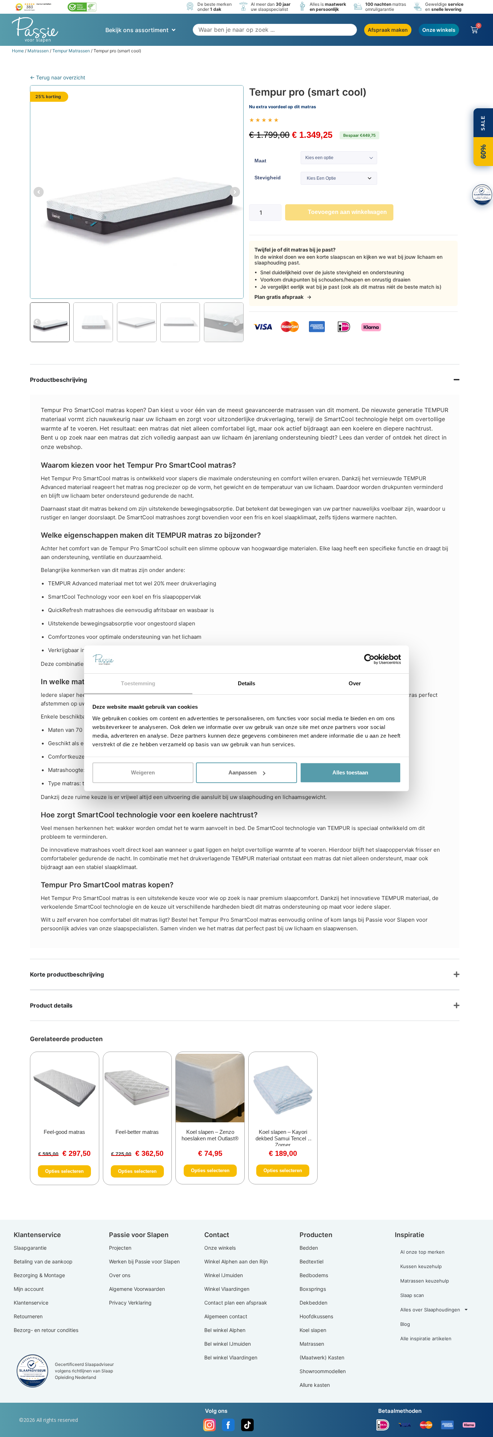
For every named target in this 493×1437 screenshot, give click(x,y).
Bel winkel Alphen (224, 1330)
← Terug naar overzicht (57, 77)
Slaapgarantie (30, 1248)
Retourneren (28, 1316)
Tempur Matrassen (71, 50)
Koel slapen (313, 1330)
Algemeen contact (225, 1316)
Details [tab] (247, 683)
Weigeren (143, 772)
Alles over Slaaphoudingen (430, 1309)
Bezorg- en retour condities (46, 1330)
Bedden (309, 1248)
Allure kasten (315, 1385)
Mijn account (29, 1289)
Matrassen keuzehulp (424, 1281)
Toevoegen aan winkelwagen (347, 212)
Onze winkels (220, 1248)
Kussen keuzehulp (421, 1266)
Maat (260, 160)
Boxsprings (313, 1289)
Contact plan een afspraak (235, 1303)
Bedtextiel (311, 1261)
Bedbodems (314, 1275)
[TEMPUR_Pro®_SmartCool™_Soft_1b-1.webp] (137, 192)
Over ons (119, 1275)
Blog (405, 1324)
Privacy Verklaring (130, 1303)
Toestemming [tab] (138, 683)
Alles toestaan (350, 772)
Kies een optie (319, 157)
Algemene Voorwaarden (137, 1289)
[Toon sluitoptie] (482, 195)
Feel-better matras (137, 1132)
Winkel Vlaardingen (226, 1289)
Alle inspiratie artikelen (425, 1338)
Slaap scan (412, 1295)
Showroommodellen (323, 1371)
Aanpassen (242, 772)
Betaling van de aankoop (43, 1261)
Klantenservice (31, 1303)
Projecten (120, 1248)
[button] (141, 30)
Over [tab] (355, 683)
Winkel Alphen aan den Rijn (236, 1261)
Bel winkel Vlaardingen (230, 1357)
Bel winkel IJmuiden (227, 1344)
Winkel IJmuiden (223, 1275)
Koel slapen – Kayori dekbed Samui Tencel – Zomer (283, 1138)
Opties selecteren (64, 1171)
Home (18, 50)
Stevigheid (267, 177)
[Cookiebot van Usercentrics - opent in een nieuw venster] (369, 659)
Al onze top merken (422, 1252)
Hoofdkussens (316, 1316)
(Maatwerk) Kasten (322, 1357)
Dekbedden (313, 1303)
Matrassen (38, 50)
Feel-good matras (64, 1132)
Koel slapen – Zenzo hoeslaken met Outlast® (210, 1135)
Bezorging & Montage (39, 1275)
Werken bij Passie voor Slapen (144, 1261)
